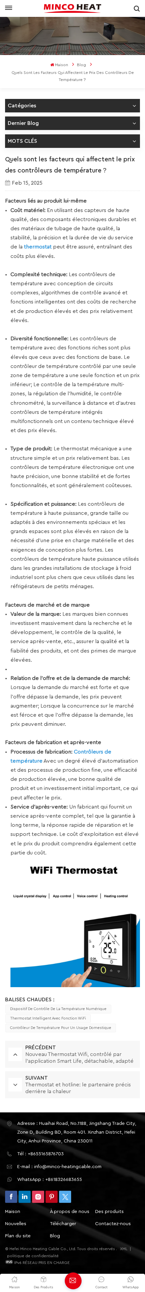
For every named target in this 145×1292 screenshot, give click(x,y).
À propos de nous (69, 1211)
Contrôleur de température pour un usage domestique (60, 1028)
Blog (81, 65)
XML (123, 1249)
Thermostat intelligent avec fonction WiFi (48, 1018)
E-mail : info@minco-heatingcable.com (59, 1166)
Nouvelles (15, 1223)
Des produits (109, 1211)
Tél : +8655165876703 (40, 1154)
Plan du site (18, 1236)
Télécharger (63, 1223)
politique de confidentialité (33, 1256)
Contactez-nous (113, 1223)
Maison (61, 65)
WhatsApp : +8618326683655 (49, 1179)
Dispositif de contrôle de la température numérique (58, 1009)
